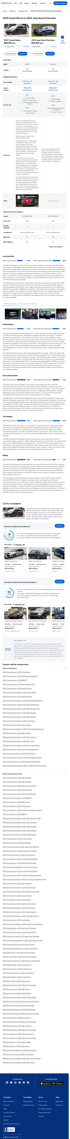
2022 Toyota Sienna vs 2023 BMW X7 (15, 814)
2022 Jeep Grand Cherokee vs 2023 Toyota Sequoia (20, 830)
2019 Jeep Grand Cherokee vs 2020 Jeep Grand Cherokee (22, 1058)
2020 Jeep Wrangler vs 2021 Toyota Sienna (17, 977)
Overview (26, 46)
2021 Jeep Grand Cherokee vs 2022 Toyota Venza (19, 908)
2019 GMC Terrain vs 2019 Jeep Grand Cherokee (18, 1005)
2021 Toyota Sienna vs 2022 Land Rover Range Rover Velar (22, 875)
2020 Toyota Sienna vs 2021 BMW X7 (15, 680)
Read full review (27, 90)
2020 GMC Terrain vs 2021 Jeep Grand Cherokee (19, 952)
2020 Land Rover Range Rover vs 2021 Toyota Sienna (20, 948)
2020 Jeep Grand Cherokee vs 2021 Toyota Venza (19, 721)
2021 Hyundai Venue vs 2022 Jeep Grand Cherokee (19, 863)
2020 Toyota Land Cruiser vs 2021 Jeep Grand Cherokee (21, 960)
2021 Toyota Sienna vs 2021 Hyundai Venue (17, 899)
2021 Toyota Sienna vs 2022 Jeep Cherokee (17, 883)
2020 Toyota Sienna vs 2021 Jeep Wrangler (17, 733)
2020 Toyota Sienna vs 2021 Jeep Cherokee (17, 725)
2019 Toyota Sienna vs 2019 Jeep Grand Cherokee (19, 1022)
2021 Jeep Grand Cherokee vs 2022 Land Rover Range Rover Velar (24, 879)
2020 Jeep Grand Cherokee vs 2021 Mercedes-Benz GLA (21, 708)
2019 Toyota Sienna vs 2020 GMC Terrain (16, 989)
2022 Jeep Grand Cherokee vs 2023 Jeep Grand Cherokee (22, 818)
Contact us (59, 1105)
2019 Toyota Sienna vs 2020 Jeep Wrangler (17, 993)
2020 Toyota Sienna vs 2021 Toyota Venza (16, 672)
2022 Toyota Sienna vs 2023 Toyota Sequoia (17, 790)
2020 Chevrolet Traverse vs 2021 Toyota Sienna (18, 973)
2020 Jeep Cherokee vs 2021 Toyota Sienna (17, 965)
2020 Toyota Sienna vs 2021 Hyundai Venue (17, 688)
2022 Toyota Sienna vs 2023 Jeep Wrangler (17, 777)
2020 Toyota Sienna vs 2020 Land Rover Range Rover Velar (22, 757)
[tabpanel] (34, 314)
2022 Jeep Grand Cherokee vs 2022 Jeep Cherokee (19, 826)
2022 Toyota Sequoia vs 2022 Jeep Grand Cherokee (20, 851)
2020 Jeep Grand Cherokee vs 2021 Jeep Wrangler (19, 713)
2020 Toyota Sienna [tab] (10, 304)
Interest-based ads (44, 1112)
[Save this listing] (24, 557)
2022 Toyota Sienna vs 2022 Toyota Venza (16, 806)
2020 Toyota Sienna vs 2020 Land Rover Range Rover (20, 749)
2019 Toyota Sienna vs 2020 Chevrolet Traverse (18, 1034)
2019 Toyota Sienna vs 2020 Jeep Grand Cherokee (19, 1038)
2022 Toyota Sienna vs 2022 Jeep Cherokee (17, 781)
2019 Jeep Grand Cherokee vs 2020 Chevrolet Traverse (21, 1001)
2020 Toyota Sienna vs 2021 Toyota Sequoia (17, 696)
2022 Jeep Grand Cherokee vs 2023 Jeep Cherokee (19, 822)
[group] (13, 314)
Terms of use (42, 1101)
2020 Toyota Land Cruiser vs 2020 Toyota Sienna (19, 753)
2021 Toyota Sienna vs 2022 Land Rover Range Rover (20, 859)
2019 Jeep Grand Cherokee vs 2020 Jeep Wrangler (19, 997)
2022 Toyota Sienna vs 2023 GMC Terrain (16, 802)
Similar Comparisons (10, 668)
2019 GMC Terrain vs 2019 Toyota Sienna (16, 1046)
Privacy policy (42, 1105)
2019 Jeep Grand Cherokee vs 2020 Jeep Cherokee (19, 1050)
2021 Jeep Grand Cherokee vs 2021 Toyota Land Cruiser (21, 891)
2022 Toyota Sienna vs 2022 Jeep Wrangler (17, 842)
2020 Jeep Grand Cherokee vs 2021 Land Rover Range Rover (23, 700)
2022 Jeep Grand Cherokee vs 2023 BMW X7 (17, 798)
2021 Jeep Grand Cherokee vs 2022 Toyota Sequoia (19, 912)
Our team (6, 1105)
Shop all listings (27, 71)
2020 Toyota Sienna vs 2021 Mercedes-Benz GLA (19, 684)
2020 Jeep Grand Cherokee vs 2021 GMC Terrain (19, 741)
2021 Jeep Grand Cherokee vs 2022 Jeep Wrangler (19, 887)
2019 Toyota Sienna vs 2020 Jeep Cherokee (17, 1026)
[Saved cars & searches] (50, 3)
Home (5, 11)
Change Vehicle (10, 53)
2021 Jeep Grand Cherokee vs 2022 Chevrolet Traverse (21, 916)
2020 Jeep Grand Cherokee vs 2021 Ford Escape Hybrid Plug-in (23, 729)
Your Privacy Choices (45, 1109)
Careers (6, 1120)
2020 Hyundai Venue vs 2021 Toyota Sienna (17, 969)
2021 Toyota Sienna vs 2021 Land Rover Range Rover (20, 871)
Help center (59, 1101)
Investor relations (9, 1112)
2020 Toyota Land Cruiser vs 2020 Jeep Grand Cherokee (21, 761)
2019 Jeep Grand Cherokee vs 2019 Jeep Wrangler (19, 1009)
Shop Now (22, 53)
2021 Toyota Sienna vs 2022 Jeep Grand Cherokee (19, 904)
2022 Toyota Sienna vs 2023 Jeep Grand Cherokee (19, 794)
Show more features (55, 246)
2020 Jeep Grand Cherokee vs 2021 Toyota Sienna (19, 932)
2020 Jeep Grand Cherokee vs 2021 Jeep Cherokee (19, 717)
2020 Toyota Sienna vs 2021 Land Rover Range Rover (20, 676)
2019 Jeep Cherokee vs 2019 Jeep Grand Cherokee (19, 1030)
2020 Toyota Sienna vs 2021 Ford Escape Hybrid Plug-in (21, 704)
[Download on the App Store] (45, 1084)
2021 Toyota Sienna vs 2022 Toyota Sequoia (17, 895)
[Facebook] (7, 1083)
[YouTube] (15, 1083)
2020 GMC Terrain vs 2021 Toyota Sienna (16, 981)
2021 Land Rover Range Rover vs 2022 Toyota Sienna (20, 867)
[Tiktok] (28, 1083)
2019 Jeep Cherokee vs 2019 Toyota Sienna (17, 1017)
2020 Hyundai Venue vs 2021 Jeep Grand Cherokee (19, 956)
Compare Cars (23, 11)
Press (5, 1109)
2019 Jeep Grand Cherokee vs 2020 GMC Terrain (19, 1062)
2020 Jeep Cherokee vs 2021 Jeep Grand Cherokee (19, 985)
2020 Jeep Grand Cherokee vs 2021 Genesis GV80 (19, 692)
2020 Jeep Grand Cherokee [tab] (28, 304)
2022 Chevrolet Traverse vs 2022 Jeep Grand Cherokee (21, 847)
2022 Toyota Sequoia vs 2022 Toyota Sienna (17, 838)
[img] (14, 568)
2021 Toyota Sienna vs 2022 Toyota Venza (16, 920)
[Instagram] (20, 1083)
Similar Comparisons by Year (12, 774)
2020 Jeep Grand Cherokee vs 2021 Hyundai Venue (19, 737)
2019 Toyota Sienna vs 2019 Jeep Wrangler (17, 1042)
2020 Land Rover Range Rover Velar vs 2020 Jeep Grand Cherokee (25, 765)
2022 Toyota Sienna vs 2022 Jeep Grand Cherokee (19, 786)
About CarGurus (8, 1101)
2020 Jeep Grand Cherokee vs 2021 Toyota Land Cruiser (21, 745)
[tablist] (34, 304)
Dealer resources (28, 1105)
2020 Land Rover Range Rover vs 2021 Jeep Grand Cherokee (23, 940)
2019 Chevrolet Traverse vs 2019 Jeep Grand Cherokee (21, 1013)
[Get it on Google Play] (58, 1084)
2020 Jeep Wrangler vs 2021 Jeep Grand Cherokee (19, 928)
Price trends (7, 1116)
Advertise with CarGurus (11, 1124)
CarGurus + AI (21, 640)
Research (13, 11)
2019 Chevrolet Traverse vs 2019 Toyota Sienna (18, 1054)
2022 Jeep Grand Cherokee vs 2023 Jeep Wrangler (19, 834)
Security (41, 1116)
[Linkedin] (24, 1083)
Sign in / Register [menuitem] (60, 3)
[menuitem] (15, 3)
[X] (11, 1083)
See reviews (27, 83)
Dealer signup (28, 1101)
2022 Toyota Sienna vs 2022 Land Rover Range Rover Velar (22, 810)
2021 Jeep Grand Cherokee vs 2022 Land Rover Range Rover (23, 924)
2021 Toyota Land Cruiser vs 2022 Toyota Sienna (19, 855)
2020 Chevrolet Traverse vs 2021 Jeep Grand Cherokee (21, 936)
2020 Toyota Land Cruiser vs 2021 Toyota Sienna (19, 944)
